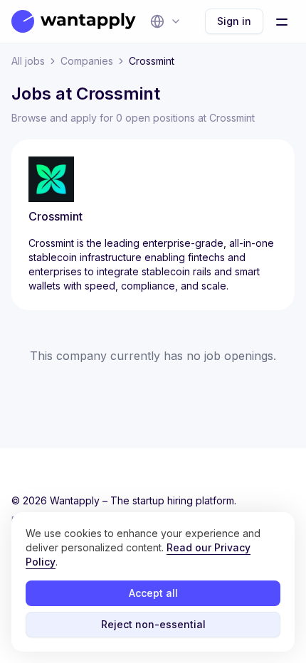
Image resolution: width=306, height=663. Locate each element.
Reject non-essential (153, 624)
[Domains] (166, 21)
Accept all (153, 593)
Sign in (234, 21)
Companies (86, 61)
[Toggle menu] (282, 21)
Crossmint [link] (151, 61)
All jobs (28, 61)
